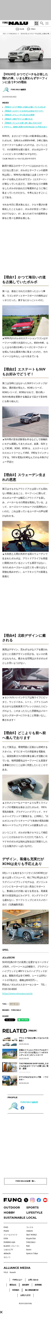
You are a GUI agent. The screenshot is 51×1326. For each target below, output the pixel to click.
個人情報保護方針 (32, 1290)
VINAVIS (29, 1231)
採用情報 (38, 1285)
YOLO (6, 1272)
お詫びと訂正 (25, 1295)
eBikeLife (7, 1253)
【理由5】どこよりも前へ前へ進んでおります (23, 123)
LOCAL (31, 1217)
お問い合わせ (33, 1280)
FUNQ (6, 1227)
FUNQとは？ (17, 1280)
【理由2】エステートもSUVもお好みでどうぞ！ (24, 111)
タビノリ (7, 1257)
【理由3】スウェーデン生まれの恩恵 (19, 115)
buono (28, 1250)
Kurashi (13, 1272)
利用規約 (15, 1290)
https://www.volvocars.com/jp (17, 993)
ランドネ (29, 1227)
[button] (1, 1312)
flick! (28, 1246)
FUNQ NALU (12, 34)
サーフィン (14, 1004)
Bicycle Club (31, 1239)
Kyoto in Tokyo (32, 1253)
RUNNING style (9, 1242)
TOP (4, 34)
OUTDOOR (12, 1207)
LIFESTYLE (34, 1212)
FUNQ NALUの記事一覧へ (25, 1181)
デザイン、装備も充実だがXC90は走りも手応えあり (25, 127)
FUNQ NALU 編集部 (29, 1102)
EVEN (6, 1239)
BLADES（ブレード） (12, 1246)
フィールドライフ (10, 1235)
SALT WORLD (31, 1235)
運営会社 (12, 1285)
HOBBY (9, 1212)
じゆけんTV (8, 1250)
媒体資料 (25, 1285)
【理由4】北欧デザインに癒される (18, 119)
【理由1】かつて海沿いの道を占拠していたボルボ (24, 107)
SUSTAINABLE (14, 1217)
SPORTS (32, 1207)
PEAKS (6, 1231)
